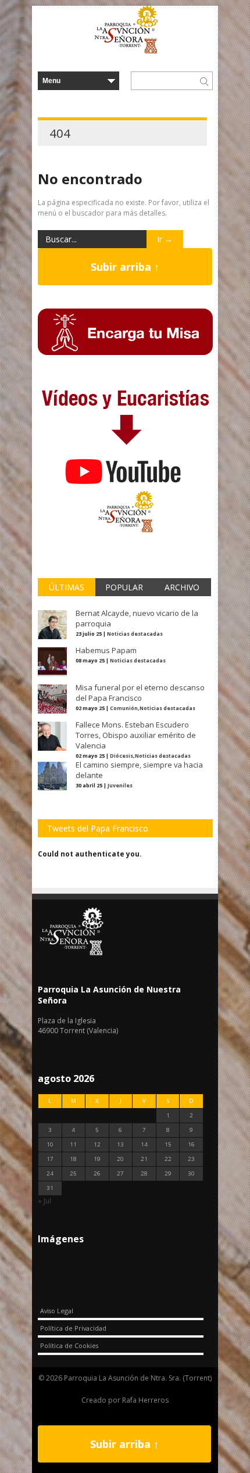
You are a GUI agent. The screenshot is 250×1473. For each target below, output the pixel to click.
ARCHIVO (182, 587)
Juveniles (120, 785)
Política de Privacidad (73, 1328)
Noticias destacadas (135, 633)
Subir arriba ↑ (125, 267)
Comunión (124, 708)
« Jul (44, 1201)
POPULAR (124, 587)
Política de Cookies (69, 1345)
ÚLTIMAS (66, 587)
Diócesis (121, 755)
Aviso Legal (56, 1310)
